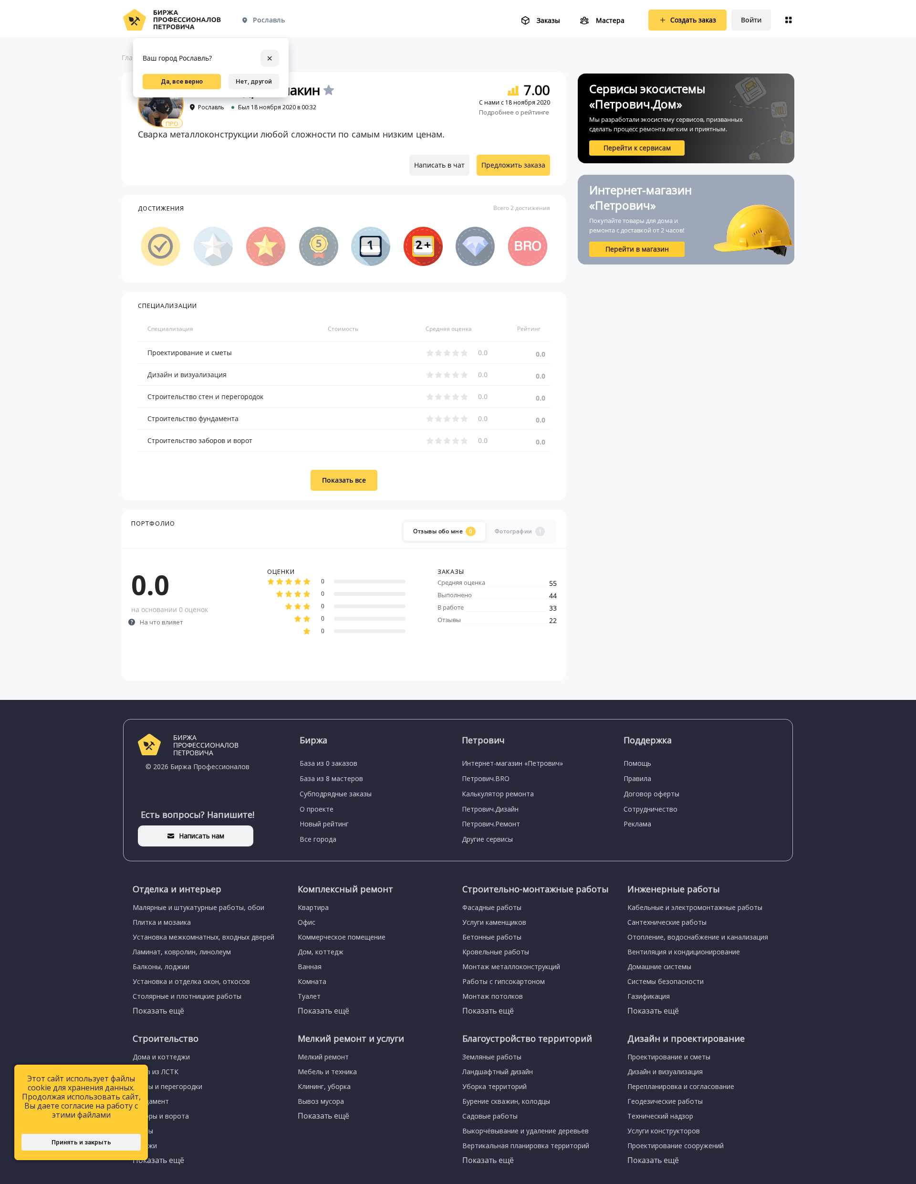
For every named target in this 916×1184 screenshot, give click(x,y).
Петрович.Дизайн (490, 809)
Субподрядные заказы (336, 793)
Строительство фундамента (193, 418)
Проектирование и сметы (189, 352)
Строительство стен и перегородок (205, 396)
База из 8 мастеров (331, 778)
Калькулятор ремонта (498, 793)
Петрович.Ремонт (491, 823)
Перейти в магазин (637, 249)
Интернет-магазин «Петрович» (512, 763)
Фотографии (518, 531)
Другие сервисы (487, 839)
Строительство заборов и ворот (199, 440)
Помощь (637, 763)
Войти (751, 19)
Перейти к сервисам (637, 147)
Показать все (344, 480)
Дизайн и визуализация (187, 374)
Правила (637, 778)
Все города (318, 839)
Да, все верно (182, 81)
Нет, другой (254, 81)
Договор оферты (651, 793)
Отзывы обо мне (442, 531)
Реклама (637, 823)
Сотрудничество (650, 809)
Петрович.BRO (486, 778)
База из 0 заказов (328, 763)
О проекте (316, 809)
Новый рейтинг (324, 823)
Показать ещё (158, 1010)
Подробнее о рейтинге (514, 112)
